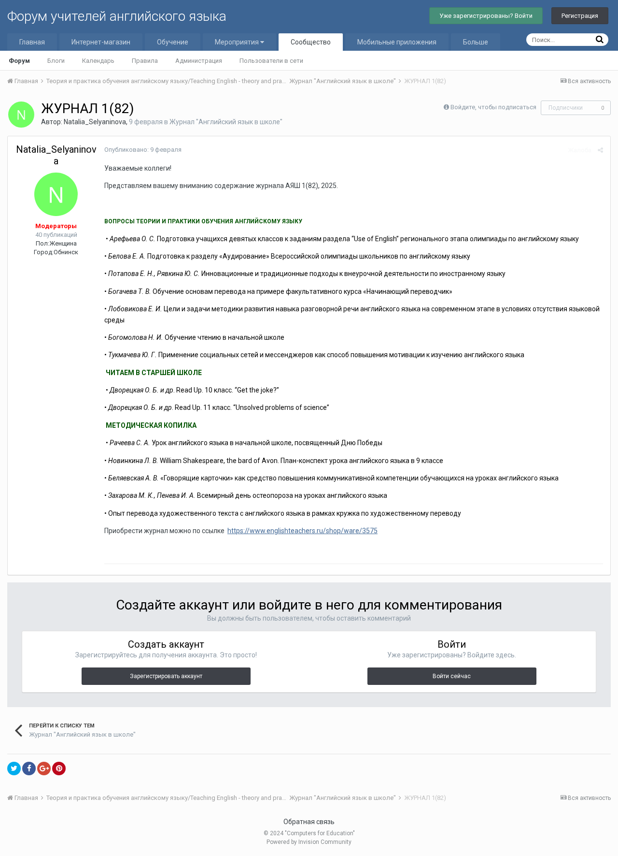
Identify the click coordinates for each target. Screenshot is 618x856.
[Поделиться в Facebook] (29, 768)
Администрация (198, 60)
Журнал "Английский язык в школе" (225, 122)
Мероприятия (237, 42)
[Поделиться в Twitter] (14, 768)
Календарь (98, 60)
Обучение (172, 42)
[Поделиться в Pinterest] (59, 768)
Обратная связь (309, 822)
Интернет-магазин (100, 42)
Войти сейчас (452, 676)
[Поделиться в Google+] (44, 768)
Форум (19, 60)
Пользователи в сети (271, 60)
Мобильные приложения (396, 42)
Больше (475, 42)
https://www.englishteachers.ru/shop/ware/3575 (302, 531)
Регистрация (580, 15)
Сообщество (311, 42)
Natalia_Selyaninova (95, 122)
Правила (145, 60)
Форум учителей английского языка (116, 16)
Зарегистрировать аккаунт (166, 676)
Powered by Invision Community (309, 842)
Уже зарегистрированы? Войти (486, 15)
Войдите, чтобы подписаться (493, 107)
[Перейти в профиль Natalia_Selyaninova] (21, 115)
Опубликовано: (143, 149)
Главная (32, 42)
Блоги (56, 60)
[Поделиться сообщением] (600, 150)
